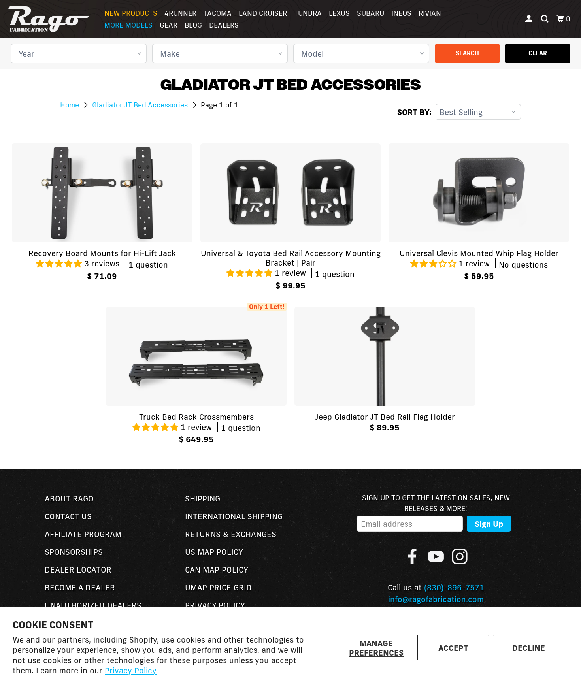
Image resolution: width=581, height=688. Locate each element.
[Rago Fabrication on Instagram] (460, 556)
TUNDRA (308, 13)
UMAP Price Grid (218, 587)
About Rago (69, 498)
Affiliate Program (83, 534)
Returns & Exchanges (230, 534)
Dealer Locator (78, 569)
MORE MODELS (128, 25)
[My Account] (530, 19)
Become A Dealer (80, 587)
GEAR (168, 25)
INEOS (401, 13)
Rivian (430, 13)
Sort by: (414, 112)
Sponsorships (74, 552)
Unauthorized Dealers (93, 605)
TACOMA (218, 13)
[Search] (545, 19)
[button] (60, 263)
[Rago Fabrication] (48, 19)
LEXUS (339, 13)
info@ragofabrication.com (436, 599)
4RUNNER (180, 13)
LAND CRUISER (263, 13)
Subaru (370, 13)
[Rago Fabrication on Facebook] (412, 556)
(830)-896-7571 (454, 587)
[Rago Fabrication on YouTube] (436, 556)
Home (70, 104)
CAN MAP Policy (216, 569)
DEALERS (224, 25)
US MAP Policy (214, 552)
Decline (528, 648)
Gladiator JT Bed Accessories (141, 104)
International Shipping (234, 516)
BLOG (193, 25)
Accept (453, 648)
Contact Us (68, 516)
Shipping (202, 498)
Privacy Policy (131, 670)
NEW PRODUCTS (130, 13)
